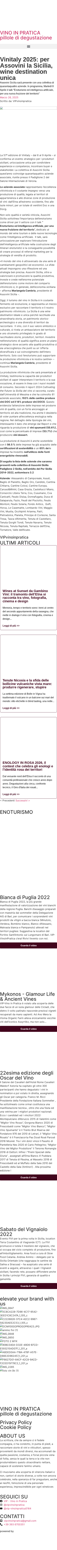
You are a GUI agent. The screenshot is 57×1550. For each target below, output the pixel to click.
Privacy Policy (16, 1422)
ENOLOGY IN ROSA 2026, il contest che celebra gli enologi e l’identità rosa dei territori (28, 766)
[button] (28, 46)
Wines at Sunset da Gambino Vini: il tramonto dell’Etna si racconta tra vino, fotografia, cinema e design (25, 596)
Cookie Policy (15, 1427)
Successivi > (23, 800)
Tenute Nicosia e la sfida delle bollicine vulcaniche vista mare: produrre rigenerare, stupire (27, 683)
